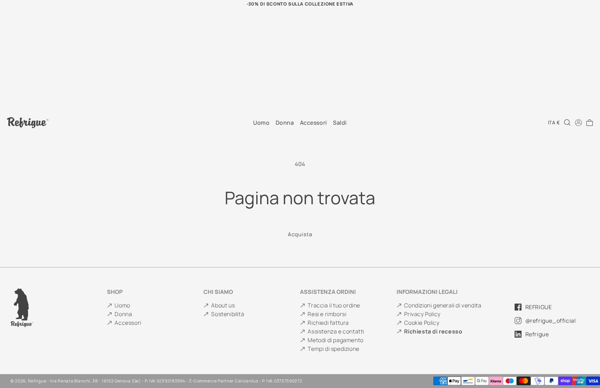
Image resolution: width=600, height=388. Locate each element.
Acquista (300, 234)
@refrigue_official (550, 320)
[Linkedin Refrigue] (518, 334)
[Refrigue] (58, 307)
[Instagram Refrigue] (518, 320)
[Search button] (567, 122)
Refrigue (537, 334)
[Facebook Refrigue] (518, 307)
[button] (589, 122)
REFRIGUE (538, 307)
